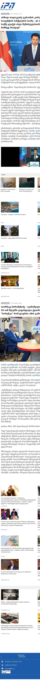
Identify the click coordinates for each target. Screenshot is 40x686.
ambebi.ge (4, 506)
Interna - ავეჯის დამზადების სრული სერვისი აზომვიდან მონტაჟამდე (15, 603)
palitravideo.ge (5, 273)
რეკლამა (22, 657)
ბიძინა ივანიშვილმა (9, 365)
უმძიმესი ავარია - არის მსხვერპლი (12, 288)
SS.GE (3, 174)
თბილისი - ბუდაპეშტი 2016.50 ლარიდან (14, 238)
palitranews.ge (5, 580)
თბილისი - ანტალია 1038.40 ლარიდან (13, 214)
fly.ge (2, 222)
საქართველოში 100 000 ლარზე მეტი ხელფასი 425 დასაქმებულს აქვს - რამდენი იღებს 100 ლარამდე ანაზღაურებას (17, 550)
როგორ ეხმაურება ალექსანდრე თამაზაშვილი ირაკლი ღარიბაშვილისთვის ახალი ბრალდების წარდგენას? (17, 266)
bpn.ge (3, 556)
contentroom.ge (5, 610)
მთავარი (21, 655)
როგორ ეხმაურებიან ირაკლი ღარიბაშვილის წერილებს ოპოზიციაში (16, 572)
